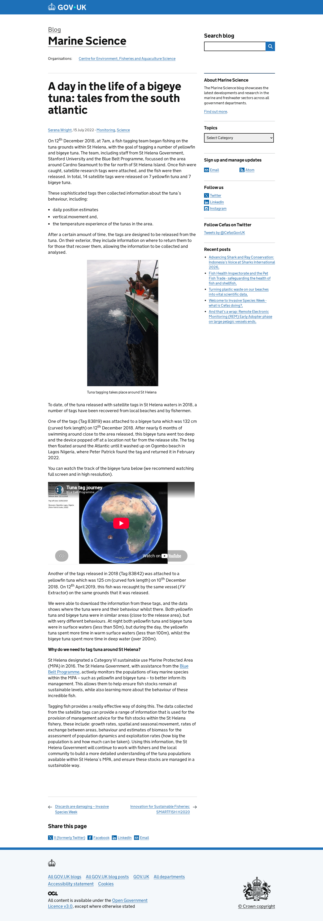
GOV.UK (141, 876)
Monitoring (105, 130)
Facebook (101, 837)
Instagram (218, 208)
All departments (169, 876)
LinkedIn (125, 837)
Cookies (106, 883)
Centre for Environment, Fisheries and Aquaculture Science (127, 58)
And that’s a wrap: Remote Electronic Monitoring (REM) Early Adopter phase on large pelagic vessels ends (240, 316)
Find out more (215, 111)
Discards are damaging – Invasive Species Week (82, 809)
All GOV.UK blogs (64, 876)
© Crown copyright (256, 906)
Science (123, 130)
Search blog (219, 35)
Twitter (215, 195)
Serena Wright (60, 130)
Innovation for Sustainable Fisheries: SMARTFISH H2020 (160, 809)
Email (144, 837)
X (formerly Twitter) (69, 837)
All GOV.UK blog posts (107, 876)
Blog (54, 29)
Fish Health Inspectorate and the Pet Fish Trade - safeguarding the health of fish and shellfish (240, 278)
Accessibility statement (71, 883)
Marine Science (87, 41)
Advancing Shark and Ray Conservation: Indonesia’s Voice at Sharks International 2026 (242, 262)
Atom (249, 170)
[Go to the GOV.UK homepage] (67, 7)
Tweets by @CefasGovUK (224, 232)
